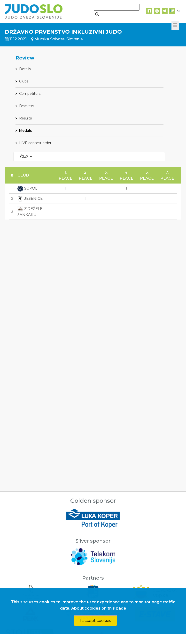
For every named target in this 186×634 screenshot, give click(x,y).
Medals (25, 130)
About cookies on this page (98, 608)
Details (25, 69)
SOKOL (30, 188)
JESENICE (33, 198)
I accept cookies (95, 620)
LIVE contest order (35, 143)
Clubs (23, 81)
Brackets (26, 106)
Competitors (29, 93)
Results (25, 118)
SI (178, 11)
